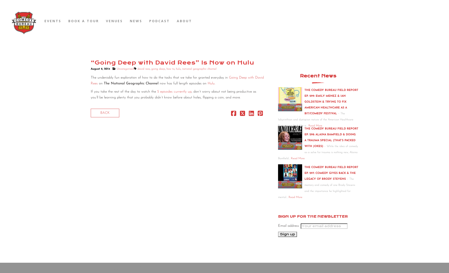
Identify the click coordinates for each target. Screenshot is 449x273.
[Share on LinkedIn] (251, 114)
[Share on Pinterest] (260, 114)
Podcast (159, 21)
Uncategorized (125, 69)
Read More (298, 158)
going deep (158, 69)
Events (52, 21)
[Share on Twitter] (242, 114)
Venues (114, 21)
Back (105, 113)
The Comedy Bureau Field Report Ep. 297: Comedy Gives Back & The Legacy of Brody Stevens (331, 173)
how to (170, 69)
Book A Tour (83, 21)
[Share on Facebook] (233, 114)
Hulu (211, 83)
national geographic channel (199, 69)
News (136, 21)
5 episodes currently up (174, 91)
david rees (144, 69)
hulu (178, 69)
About (184, 21)
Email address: (289, 226)
